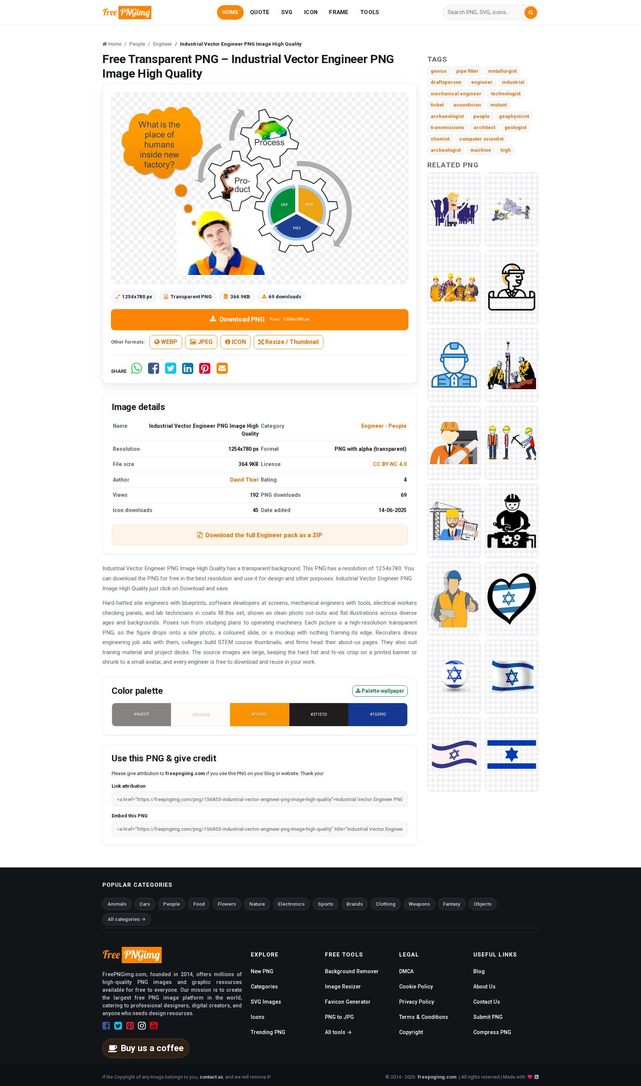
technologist (505, 93)
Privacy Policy (416, 1001)
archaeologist (447, 116)
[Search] (531, 12)
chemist (440, 139)
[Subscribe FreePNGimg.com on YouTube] (154, 1026)
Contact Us (486, 1001)
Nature (257, 904)
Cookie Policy (416, 986)
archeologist (446, 150)
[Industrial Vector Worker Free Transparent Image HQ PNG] (454, 598)
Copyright (411, 1032)
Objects (483, 904)
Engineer (372, 426)
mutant (498, 105)
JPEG (204, 341)
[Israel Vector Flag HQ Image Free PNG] (512, 676)
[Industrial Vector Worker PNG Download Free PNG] (454, 442)
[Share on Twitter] (170, 371)
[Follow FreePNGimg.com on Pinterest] (130, 1026)
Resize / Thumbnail (291, 341)
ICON (311, 12)
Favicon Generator (348, 1001)
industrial (513, 82)
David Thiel (244, 480)
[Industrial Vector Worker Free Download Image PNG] (512, 442)
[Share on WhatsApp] (136, 371)
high (505, 150)
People (397, 426)
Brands (354, 904)
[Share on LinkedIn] (187, 371)
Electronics (291, 904)
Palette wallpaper (382, 691)
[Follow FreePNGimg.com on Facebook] (106, 1026)
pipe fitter (467, 71)
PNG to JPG (339, 1017)
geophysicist (514, 116)
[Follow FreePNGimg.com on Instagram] (142, 1026)
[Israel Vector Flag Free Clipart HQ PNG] (454, 754)
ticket (437, 105)
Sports (325, 904)
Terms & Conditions (423, 1017)
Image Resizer (343, 986)
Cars (144, 904)
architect (484, 127)
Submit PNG (488, 1017)
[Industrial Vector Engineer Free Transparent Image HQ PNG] (512, 208)
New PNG (262, 971)
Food (199, 904)
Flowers (227, 904)
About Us (484, 986)
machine (480, 150)
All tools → (338, 1032)
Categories (264, 986)
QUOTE (259, 12)
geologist (515, 127)
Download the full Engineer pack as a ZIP (264, 535)
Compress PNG (492, 1032)
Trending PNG (268, 1032)
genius (439, 71)
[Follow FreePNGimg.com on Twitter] (118, 1026)
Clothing (385, 904)
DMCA (406, 971)
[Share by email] (222, 371)
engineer (482, 82)
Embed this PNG (130, 815)
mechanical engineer (456, 93)
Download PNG (264, 319)
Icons (257, 1017)
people (481, 116)
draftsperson (446, 82)
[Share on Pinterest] (204, 371)
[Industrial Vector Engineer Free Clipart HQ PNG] (454, 208)
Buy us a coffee (152, 1048)
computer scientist (481, 139)
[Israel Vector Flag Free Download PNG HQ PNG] (454, 676)
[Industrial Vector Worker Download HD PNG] (512, 520)
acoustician (467, 105)
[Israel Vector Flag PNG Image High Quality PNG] (512, 598)
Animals (117, 904)
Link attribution (128, 786)
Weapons (419, 904)
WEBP (168, 341)
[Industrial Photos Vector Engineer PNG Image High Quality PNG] (454, 286)
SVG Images (266, 1001)
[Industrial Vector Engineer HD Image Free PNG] (512, 286)
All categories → (127, 919)
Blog (479, 971)
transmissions (447, 127)
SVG (287, 12)
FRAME (338, 12)
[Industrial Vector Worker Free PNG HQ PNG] (512, 364)
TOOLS (369, 12)
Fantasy (451, 904)
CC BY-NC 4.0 (390, 464)
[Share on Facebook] (153, 371)
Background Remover (352, 971)
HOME (230, 12)
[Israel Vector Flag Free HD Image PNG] (512, 754)
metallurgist (502, 71)
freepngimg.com (437, 1077)
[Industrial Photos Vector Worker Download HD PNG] (454, 520)
